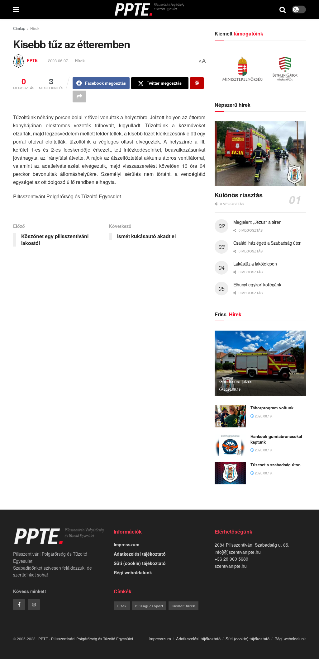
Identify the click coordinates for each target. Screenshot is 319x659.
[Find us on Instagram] (34, 604)
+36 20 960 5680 (231, 559)
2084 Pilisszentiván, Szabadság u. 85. (252, 545)
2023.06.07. (58, 61)
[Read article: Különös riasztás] (260, 153)
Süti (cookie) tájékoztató (140, 563)
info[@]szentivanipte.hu (238, 552)
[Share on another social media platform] (79, 96)
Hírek (34, 28)
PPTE (32, 61)
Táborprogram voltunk (271, 408)
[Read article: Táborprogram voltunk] (230, 416)
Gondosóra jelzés (236, 381)
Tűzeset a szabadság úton (275, 465)
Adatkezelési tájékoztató (140, 554)
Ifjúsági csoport (149, 605)
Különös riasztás (239, 194)
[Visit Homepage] (149, 9)
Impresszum (126, 544)
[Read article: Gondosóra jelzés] (260, 363)
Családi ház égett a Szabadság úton (267, 243)
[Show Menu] (16, 9)
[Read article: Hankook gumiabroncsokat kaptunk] (230, 445)
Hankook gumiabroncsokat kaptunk (276, 439)
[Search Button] (282, 9)
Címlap (19, 28)
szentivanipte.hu (231, 566)
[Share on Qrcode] (197, 83)
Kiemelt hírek (183, 605)
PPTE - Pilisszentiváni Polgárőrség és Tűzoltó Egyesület (85, 638)
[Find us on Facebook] (19, 604)
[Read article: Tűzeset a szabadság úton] (230, 473)
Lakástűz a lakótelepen (255, 264)
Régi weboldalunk (133, 572)
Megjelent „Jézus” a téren (257, 222)
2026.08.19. (232, 389)
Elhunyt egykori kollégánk (257, 284)
